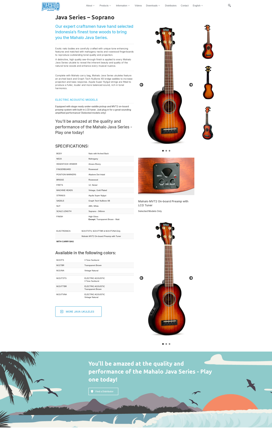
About (89, 5)
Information (121, 5)
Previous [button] (142, 85)
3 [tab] (169, 151)
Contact (185, 5)
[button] (229, 4)
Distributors (171, 5)
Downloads (152, 5)
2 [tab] (166, 151)
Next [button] (191, 85)
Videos (138, 5)
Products (104, 5)
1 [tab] (163, 151)
